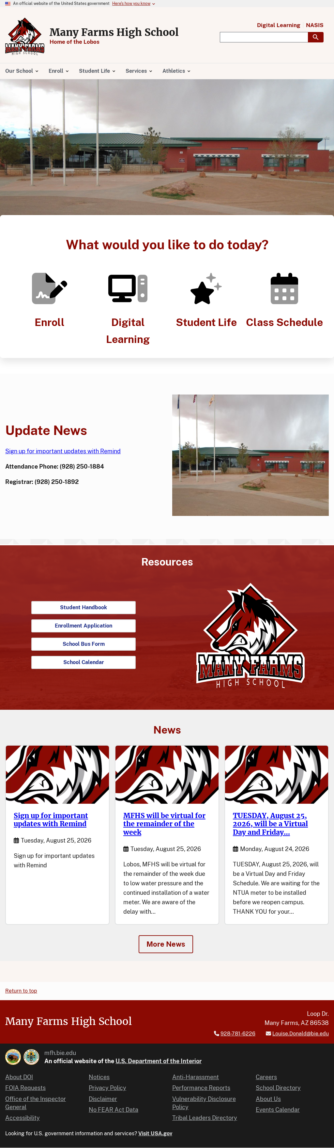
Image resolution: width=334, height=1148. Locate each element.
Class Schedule (284, 322)
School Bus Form (84, 644)
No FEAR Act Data (113, 1109)
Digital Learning (278, 25)
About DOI (19, 1077)
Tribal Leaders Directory (204, 1117)
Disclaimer (103, 1098)
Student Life (206, 322)
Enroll (50, 322)
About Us (268, 1098)
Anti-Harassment (195, 1077)
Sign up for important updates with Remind (63, 451)
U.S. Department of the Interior (158, 1061)
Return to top (21, 991)
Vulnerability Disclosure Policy (204, 1102)
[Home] (24, 36)
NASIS (315, 25)
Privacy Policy (107, 1087)
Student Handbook (83, 607)
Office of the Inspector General (35, 1102)
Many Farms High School (114, 32)
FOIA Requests (25, 1087)
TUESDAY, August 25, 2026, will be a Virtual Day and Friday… (270, 824)
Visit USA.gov (155, 1133)
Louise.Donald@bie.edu (300, 1034)
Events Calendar (278, 1109)
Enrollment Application (83, 626)
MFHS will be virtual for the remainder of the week (164, 824)
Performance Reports (201, 1087)
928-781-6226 (237, 1034)
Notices (99, 1077)
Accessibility (22, 1117)
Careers (266, 1077)
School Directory (278, 1087)
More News (165, 944)
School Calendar (83, 662)
